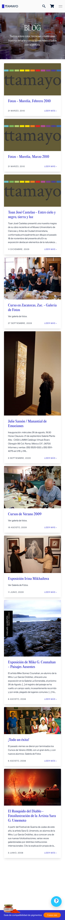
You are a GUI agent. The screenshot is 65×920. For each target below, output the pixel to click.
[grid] (32, 462)
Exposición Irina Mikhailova (28, 579)
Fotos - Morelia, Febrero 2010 (29, 101)
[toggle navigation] (60, 6)
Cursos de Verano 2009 (25, 514)
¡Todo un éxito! (18, 740)
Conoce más (52, 915)
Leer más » (50, 323)
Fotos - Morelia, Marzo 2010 (28, 157)
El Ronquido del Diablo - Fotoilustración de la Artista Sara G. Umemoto (32, 816)
